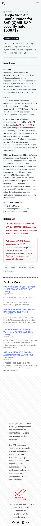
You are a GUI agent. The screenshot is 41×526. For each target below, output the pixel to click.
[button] (3, 3)
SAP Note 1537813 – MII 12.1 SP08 (20, 224)
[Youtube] (27, 522)
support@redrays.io (14, 259)
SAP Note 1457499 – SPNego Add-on (21, 227)
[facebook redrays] (13, 522)
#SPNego (22, 267)
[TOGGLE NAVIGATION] (33, 3)
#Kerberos (8, 271)
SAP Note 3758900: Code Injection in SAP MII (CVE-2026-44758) (20, 310)
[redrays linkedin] (23, 522)
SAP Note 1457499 (24, 125)
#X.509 (31, 267)
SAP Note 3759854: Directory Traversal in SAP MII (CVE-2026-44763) (18, 332)
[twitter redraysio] (18, 522)
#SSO (13, 267)
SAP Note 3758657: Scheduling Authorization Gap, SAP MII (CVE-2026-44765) (18, 354)
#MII (6, 267)
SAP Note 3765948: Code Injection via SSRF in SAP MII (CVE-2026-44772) (19, 289)
